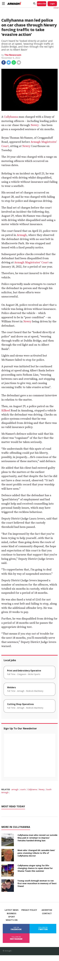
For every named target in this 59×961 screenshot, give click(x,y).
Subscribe (41, 3)
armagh (14, 789)
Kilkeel (5, 410)
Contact (47, 913)
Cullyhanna (11, 117)
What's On (11, 920)
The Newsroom (12, 54)
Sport (11, 917)
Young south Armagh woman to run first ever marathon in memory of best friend (37, 883)
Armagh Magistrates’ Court (31, 262)
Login (52, 3)
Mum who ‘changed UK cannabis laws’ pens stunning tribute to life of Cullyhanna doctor (36, 853)
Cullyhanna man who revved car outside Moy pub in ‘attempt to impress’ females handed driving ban (37, 838)
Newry (35, 125)
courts (23, 789)
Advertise (47, 910)
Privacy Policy (29, 910)
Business (11, 913)
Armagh (22, 235)
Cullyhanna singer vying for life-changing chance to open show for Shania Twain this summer (35, 868)
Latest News (12, 910)
